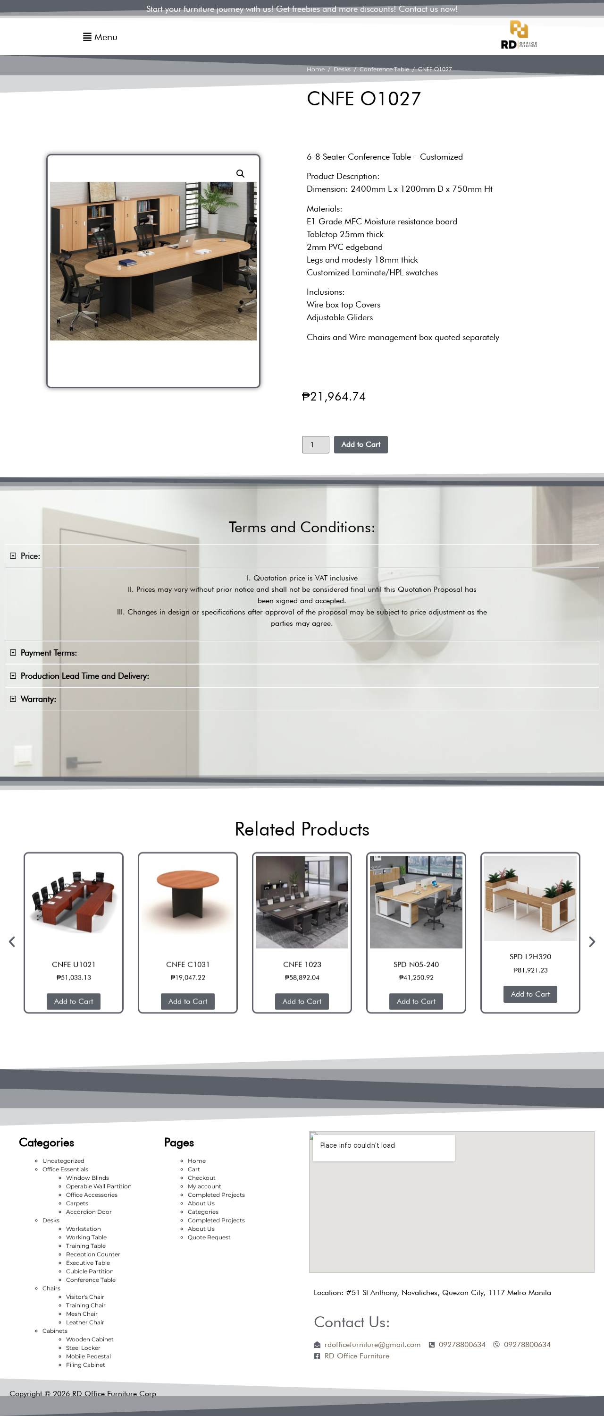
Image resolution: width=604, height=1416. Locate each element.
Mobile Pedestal (88, 1356)
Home (316, 69)
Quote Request (209, 1237)
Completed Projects (216, 1194)
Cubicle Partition (90, 1271)
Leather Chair (85, 1322)
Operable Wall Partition (99, 1186)
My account (204, 1186)
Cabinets (54, 1330)
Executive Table (88, 1262)
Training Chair (86, 1305)
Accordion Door (89, 1211)
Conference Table (384, 69)
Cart (194, 1169)
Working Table (86, 1237)
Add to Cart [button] (79, 1001)
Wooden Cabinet (90, 1339)
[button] (240, 173)
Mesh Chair (82, 1313)
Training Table (86, 1245)
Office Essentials (65, 1169)
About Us (201, 1203)
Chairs (51, 1288)
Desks (342, 69)
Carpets (77, 1203)
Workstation (83, 1228)
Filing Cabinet (85, 1364)
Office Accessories (91, 1194)
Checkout (202, 1177)
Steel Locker (83, 1347)
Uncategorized (63, 1160)
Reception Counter (93, 1254)
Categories (203, 1211)
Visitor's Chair (85, 1296)
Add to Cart (361, 444)
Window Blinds (87, 1177)
